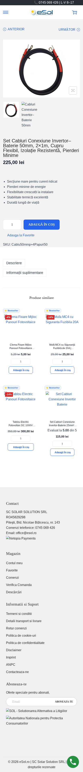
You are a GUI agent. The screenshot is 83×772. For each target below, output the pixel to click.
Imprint (11, 657)
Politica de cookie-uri (21, 635)
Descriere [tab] (14, 263)
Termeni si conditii (19, 613)
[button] (18, 235)
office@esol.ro (26, 533)
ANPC (10, 664)
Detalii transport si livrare (24, 621)
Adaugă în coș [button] (21, 370)
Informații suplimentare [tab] (24, 273)
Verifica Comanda (19, 585)
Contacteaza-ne (17, 672)
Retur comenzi (16, 628)
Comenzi (12, 577)
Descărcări (14, 592)
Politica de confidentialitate (25, 643)
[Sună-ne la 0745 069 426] (73, 762)
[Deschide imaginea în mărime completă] (73, 90)
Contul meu (14, 563)
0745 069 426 (45, 527)
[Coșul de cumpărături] (74, 12)
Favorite (12, 570)
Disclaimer (13, 650)
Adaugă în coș (41, 224)
